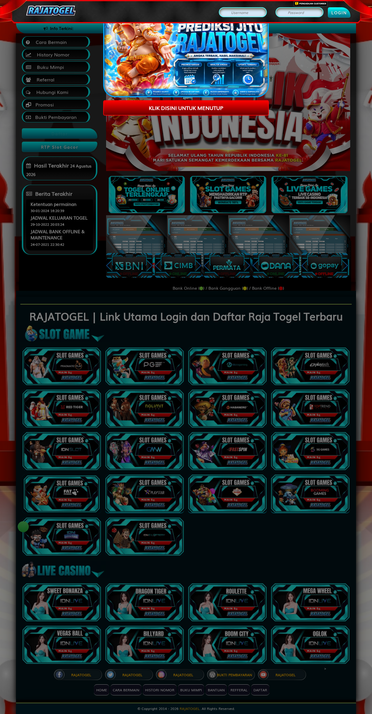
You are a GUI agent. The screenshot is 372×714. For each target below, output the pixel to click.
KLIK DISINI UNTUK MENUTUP (186, 107)
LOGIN (339, 12)
